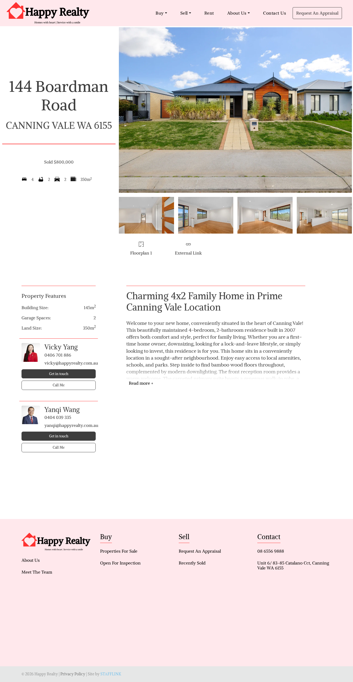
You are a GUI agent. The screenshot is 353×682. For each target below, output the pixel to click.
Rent (209, 13)
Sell (184, 13)
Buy (160, 13)
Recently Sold (192, 563)
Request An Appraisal (317, 13)
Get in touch (58, 373)
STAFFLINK (110, 674)
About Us (237, 13)
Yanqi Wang (62, 409)
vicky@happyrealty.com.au (70, 363)
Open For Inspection (120, 563)
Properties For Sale (118, 551)
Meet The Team (37, 572)
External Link (188, 253)
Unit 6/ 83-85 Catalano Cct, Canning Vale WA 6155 (293, 565)
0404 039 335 (57, 417)
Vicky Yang (61, 347)
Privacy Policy (72, 674)
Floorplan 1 (141, 253)
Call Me (59, 385)
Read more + (141, 383)
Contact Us (274, 13)
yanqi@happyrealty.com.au (70, 425)
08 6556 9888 (270, 551)
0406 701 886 (57, 355)
